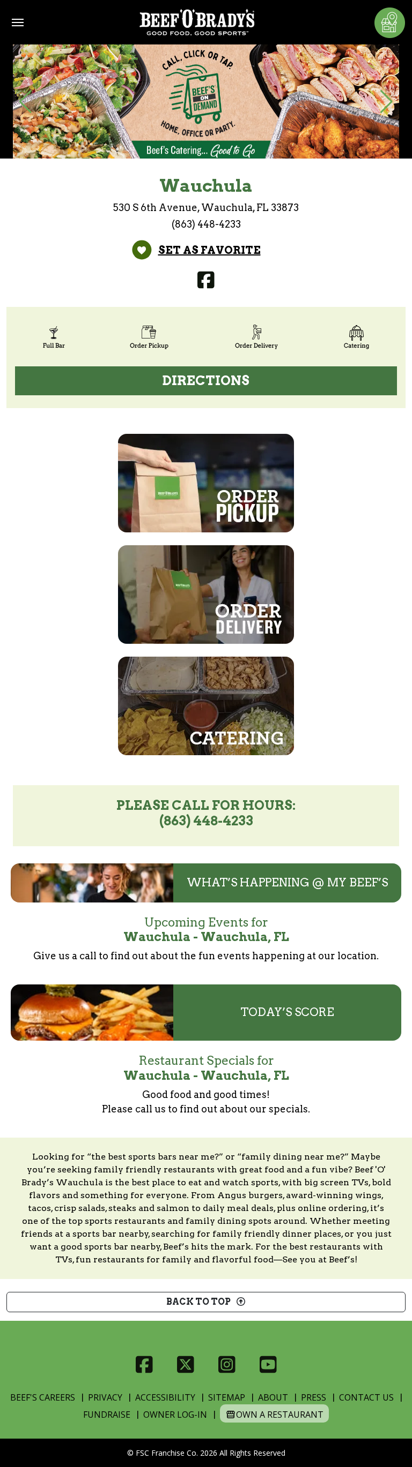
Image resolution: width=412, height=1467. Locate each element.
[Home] (197, 22)
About (273, 1397)
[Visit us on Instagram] (226, 1365)
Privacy (105, 1397)
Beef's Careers (42, 1397)
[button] (25, 102)
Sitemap (226, 1397)
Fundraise (106, 1414)
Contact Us (366, 1397)
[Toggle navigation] (17, 22)
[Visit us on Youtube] (268, 1365)
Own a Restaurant (279, 1414)
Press (313, 1397)
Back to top (201, 1302)
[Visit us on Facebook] (206, 280)
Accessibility (165, 1397)
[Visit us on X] (185, 1365)
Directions (206, 380)
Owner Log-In (175, 1414)
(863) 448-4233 (206, 224)
